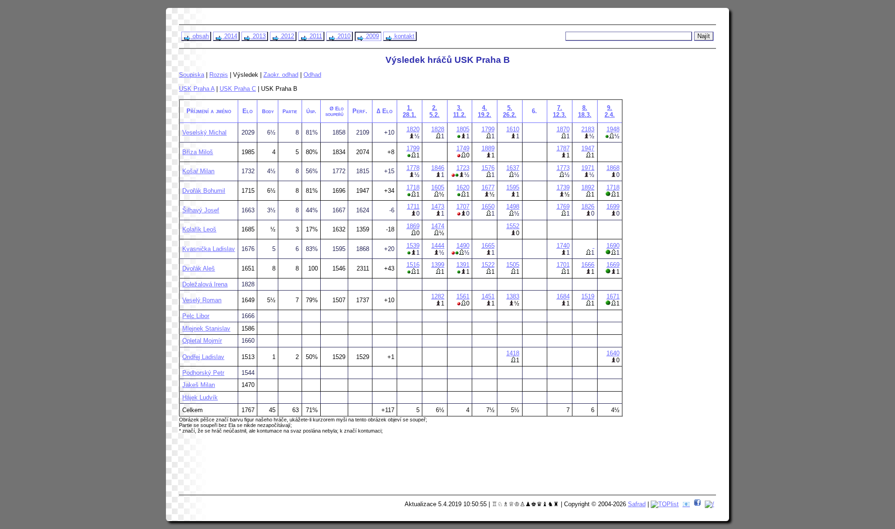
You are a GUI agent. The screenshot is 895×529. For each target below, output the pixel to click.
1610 (512, 129)
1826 (587, 206)
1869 (413, 226)
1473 (437, 206)
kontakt (403, 36)
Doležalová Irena (204, 284)
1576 (488, 167)
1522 (488, 264)
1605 (437, 187)
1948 (613, 129)
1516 (413, 264)
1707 (462, 206)
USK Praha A (196, 88)
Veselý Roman (201, 300)
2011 (315, 36)
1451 (488, 296)
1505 (512, 264)
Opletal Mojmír (202, 340)
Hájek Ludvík (200, 397)
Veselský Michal (204, 132)
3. (459, 111)
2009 (371, 36)
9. (610, 111)
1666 (587, 264)
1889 (488, 148)
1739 (563, 187)
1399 (437, 264)
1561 (462, 296)
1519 (587, 296)
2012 (286, 36)
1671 (613, 296)
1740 (563, 245)
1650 (488, 206)
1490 (462, 245)
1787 (563, 148)
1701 (563, 264)
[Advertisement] (359, 467)
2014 (229, 36)
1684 (563, 296)
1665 (488, 245)
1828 (437, 129)
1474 (437, 226)
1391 (462, 264)
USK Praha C (238, 88)
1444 (437, 245)
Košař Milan (198, 171)
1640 (613, 353)
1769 (563, 206)
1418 (512, 353)
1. (409, 111)
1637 (512, 167)
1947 (587, 148)
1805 (462, 129)
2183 (587, 129)
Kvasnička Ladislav (208, 248)
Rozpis (218, 74)
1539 (413, 245)
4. (484, 111)
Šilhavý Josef (200, 210)
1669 (613, 264)
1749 (462, 148)
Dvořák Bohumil (203, 190)
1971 (587, 167)
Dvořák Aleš (198, 268)
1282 (437, 296)
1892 (587, 187)
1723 (462, 167)
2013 (258, 36)
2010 (343, 36)
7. (559, 111)
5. (509, 111)
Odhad (312, 74)
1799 (488, 129)
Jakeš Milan (198, 384)
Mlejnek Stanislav (206, 328)
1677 (488, 187)
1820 (413, 129)
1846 (437, 167)
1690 (613, 245)
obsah (200, 36)
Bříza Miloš (197, 152)
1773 (563, 167)
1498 (512, 206)
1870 (563, 129)
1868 (613, 167)
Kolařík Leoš (199, 229)
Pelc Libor (195, 315)
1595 (512, 187)
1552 (512, 226)
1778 (413, 167)
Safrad (637, 504)
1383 (512, 296)
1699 (613, 206)
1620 (462, 187)
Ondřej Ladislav (203, 356)
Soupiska (191, 74)
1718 (413, 187)
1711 (413, 206)
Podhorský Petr (203, 372)
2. (434, 111)
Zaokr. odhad (280, 74)
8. (585, 111)
